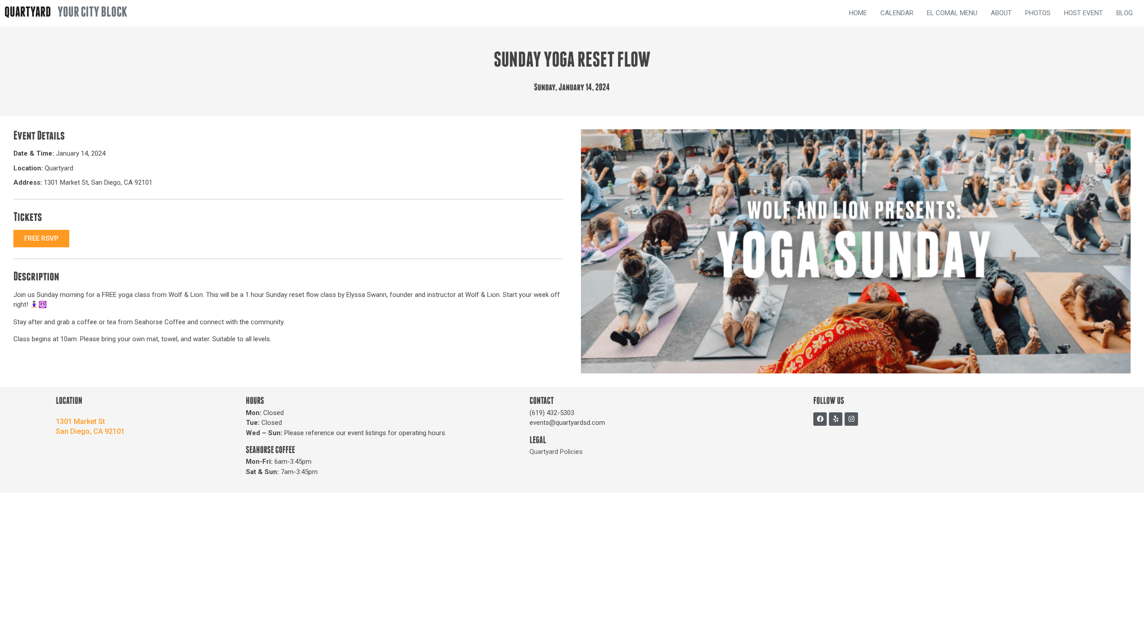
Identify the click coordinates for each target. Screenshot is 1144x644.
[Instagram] (851, 419)
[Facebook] (820, 419)
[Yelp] (835, 419)
